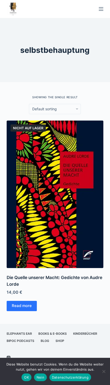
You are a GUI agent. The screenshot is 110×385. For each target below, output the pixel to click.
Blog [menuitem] (45, 341)
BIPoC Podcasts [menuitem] (20, 341)
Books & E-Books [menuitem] (52, 333)
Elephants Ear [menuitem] (19, 333)
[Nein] (103, 371)
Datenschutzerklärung (70, 377)
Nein (40, 377)
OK (26, 377)
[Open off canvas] (101, 9)
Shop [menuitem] (60, 341)
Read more (22, 305)
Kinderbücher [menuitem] (85, 333)
